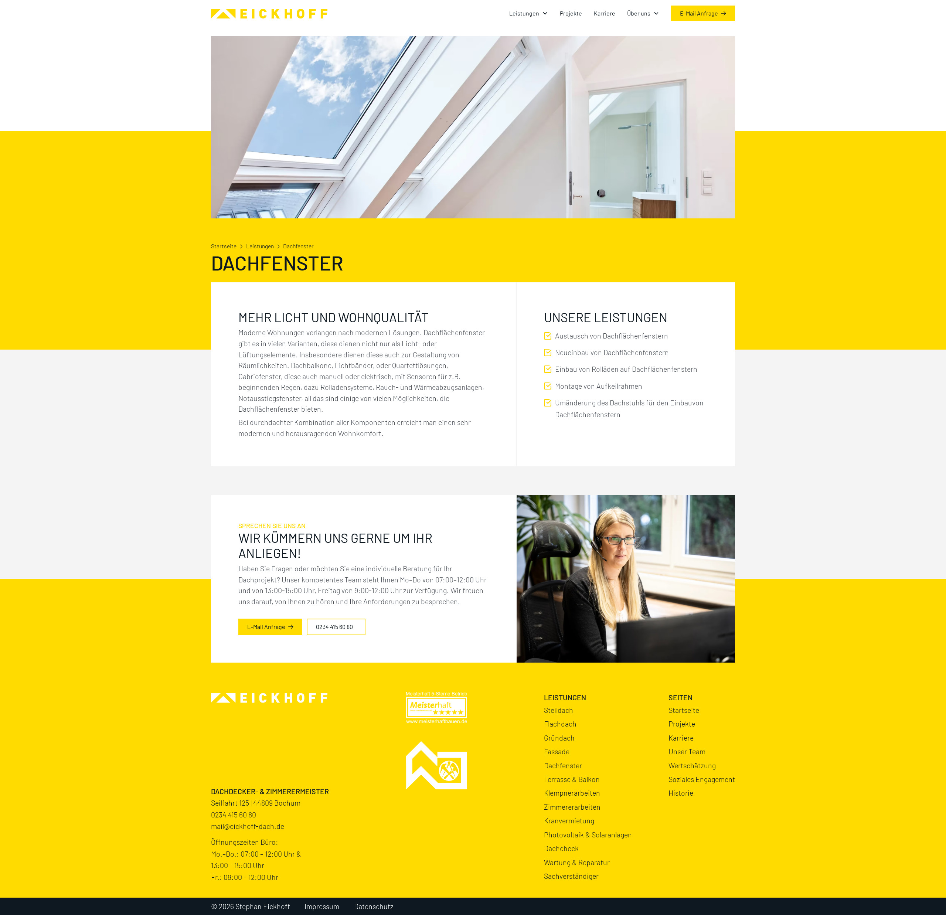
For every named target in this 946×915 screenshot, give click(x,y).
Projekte (571, 13)
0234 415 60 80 (233, 814)
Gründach (559, 737)
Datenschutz (374, 906)
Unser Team (686, 751)
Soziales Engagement (701, 779)
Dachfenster (563, 765)
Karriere (604, 13)
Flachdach (560, 723)
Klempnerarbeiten (572, 792)
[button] (528, 13)
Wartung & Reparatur (577, 862)
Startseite (223, 245)
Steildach (558, 709)
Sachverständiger (571, 875)
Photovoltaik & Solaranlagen (588, 834)
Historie (680, 792)
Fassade (556, 751)
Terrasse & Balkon (572, 779)
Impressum (321, 906)
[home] (269, 13)
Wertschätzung (692, 765)
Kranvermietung (569, 820)
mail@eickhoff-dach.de (247, 826)
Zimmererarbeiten (572, 806)
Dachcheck (561, 848)
